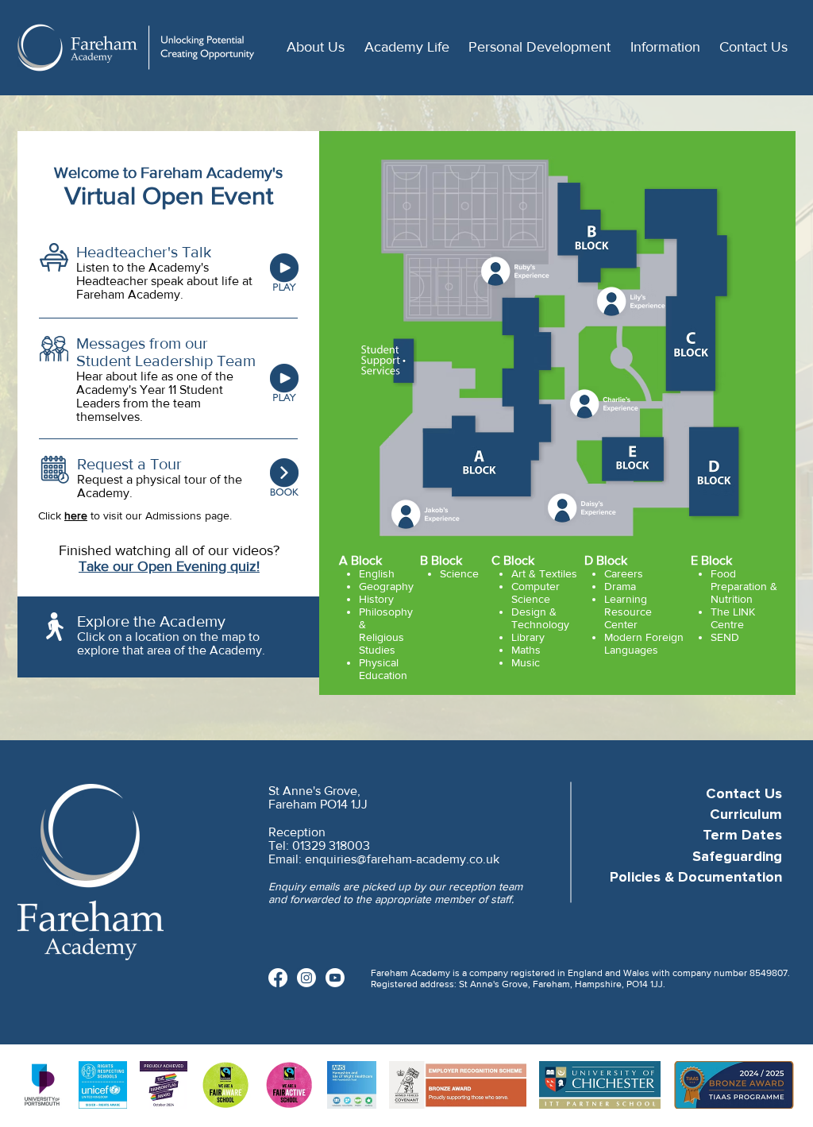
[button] (314, 47)
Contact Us (744, 794)
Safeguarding (737, 857)
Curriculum (746, 815)
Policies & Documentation (696, 877)
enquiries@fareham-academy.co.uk (402, 859)
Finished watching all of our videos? (169, 550)
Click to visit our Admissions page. (135, 515)
